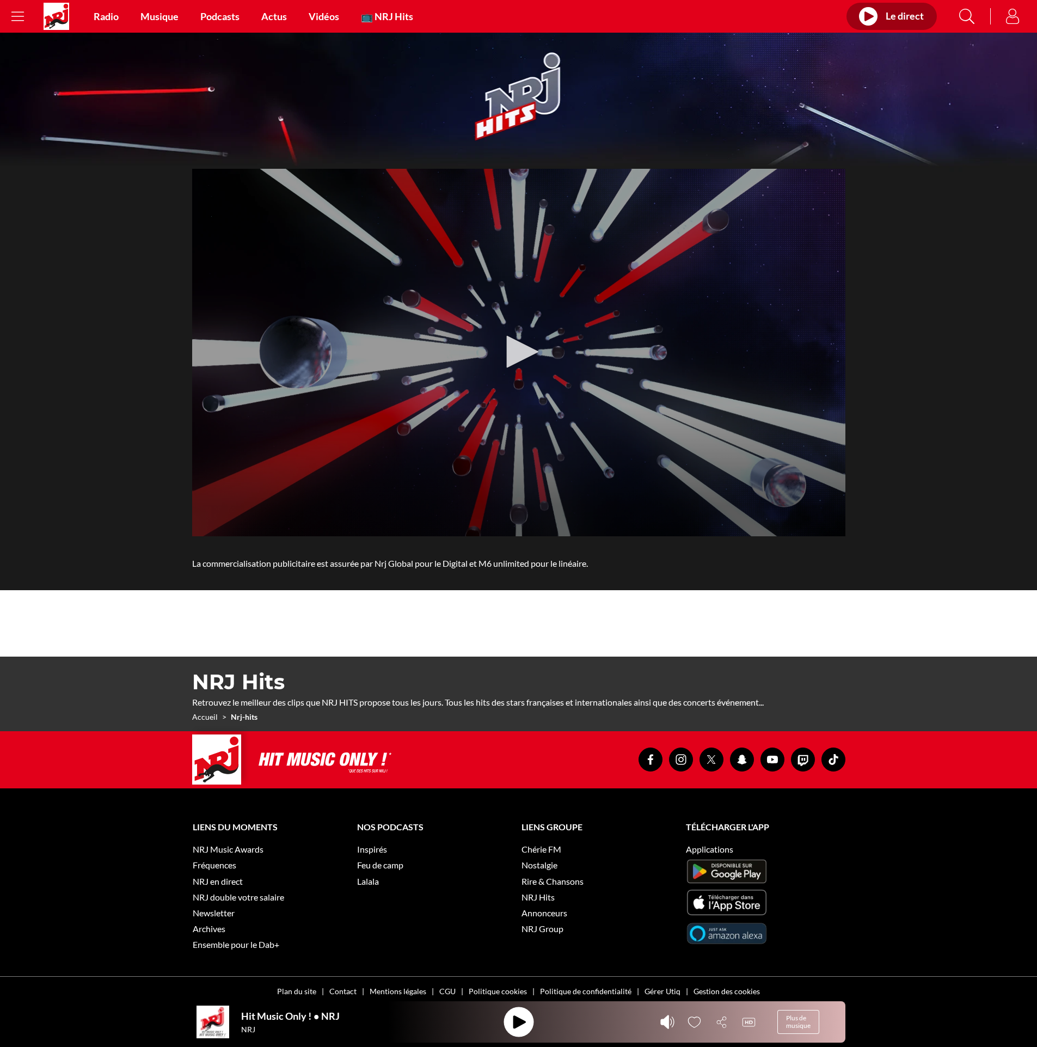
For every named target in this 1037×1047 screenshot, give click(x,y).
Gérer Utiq (662, 991)
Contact (343, 991)
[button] (519, 352)
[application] (518, 352)
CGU (447, 991)
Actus (274, 16)
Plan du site (296, 991)
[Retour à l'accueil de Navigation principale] (56, 16)
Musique (159, 16)
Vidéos (324, 16)
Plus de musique (798, 1022)
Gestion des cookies (727, 991)
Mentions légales (398, 991)
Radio (106, 16)
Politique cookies (498, 991)
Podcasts (220, 16)
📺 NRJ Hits (387, 16)
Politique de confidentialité (585, 991)
